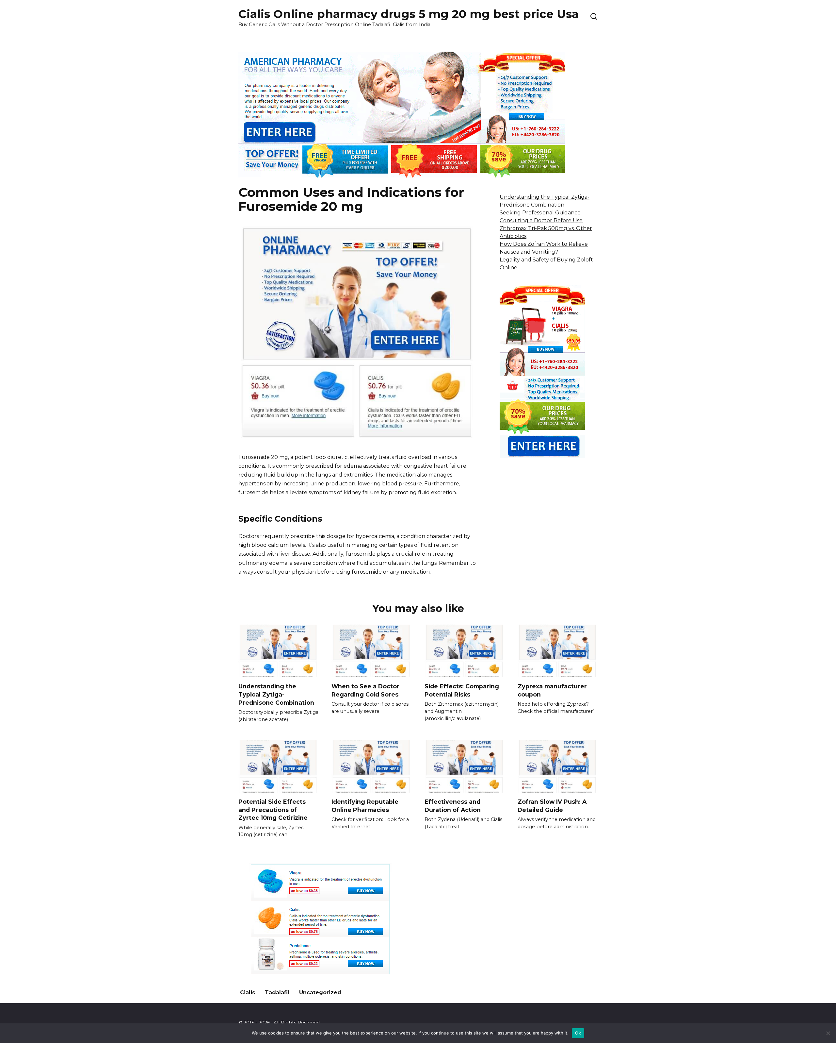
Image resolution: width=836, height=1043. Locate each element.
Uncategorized (320, 992)
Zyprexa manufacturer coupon (552, 690)
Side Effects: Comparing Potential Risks (462, 690)
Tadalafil (277, 992)
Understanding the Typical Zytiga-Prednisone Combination (276, 694)
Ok (578, 1032)
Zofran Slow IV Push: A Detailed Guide (552, 805)
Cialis (247, 992)
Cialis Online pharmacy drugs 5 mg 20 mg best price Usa (408, 14)
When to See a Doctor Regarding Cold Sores (365, 690)
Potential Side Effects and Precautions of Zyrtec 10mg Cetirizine (273, 809)
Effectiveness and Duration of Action (453, 805)
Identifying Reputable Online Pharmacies (364, 805)
